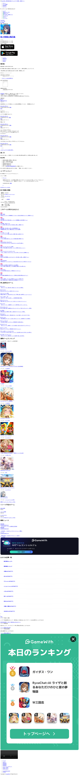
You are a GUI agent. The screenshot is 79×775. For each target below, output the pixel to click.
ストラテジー (8, 437)
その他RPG (7, 368)
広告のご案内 (5, 767)
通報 (10, 107)
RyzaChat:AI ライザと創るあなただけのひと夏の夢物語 (11, 366)
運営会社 (4, 762)
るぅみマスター (3, 515)
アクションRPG (8, 351)
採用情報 (4, 764)
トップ (4, 57)
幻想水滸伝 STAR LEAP (5, 470)
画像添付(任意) (3, 88)
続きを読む (2, 106)
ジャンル (5, 18)
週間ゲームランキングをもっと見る (7, 501)
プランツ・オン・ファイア (6, 435)
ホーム (4, 3)
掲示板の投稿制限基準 (11, 166)
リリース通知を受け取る (5, 627)
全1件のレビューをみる (5, 187)
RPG (6, 472)
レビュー (4, 59)
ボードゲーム (7, 196)
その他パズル (8, 455)
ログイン (4, 6)
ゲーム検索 (5, 4)
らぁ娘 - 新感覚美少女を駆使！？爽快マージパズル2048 (11, 453)
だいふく (4, 177)
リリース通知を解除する (5, 633)
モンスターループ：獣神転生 (6, 401)
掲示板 (4, 61)
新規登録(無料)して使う (5, 622)
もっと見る (2, 536)
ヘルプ (4, 761)
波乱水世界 (2, 508)
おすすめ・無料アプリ (8, 14)
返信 (1, 108)
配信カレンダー (6, 12)
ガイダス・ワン (3, 349)
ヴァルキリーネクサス (5, 418)
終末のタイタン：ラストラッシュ (7, 487)
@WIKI (4, 772)
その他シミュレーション (10, 194)
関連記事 (4, 58)
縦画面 (8, 199)
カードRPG (7, 420)
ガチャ (5, 17)
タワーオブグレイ (4, 497)
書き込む (2, 98)
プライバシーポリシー (7, 766)
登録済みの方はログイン (16, 622)
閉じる (1, 99)
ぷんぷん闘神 (3, 511)
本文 (1, 80)
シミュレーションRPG (10, 499)
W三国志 (2, 383)
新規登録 (4, 5)
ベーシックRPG (8, 385)
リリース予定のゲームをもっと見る (7, 517)
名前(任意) (2, 74)
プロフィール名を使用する (7, 78)
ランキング (5, 15)
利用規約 (2, 93)
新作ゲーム (6, 13)
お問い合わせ (5, 768)
